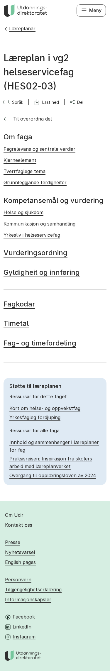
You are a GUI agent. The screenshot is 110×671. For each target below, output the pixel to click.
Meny (95, 10)
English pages (20, 562)
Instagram (24, 637)
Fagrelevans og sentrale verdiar (39, 149)
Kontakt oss (18, 525)
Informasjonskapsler (28, 599)
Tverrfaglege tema (24, 171)
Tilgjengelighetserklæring (33, 589)
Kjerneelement (20, 160)
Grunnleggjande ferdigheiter (35, 182)
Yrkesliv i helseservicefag (32, 235)
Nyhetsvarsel (20, 552)
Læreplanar (22, 28)
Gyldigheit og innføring (42, 272)
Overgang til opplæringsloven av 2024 (52, 475)
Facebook (24, 617)
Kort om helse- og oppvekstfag (44, 408)
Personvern (18, 579)
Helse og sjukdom (23, 212)
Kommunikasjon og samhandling (39, 224)
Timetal (16, 323)
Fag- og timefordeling (40, 343)
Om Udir (14, 515)
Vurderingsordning (35, 252)
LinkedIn (22, 627)
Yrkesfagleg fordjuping (34, 417)
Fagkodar (19, 304)
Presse (12, 542)
